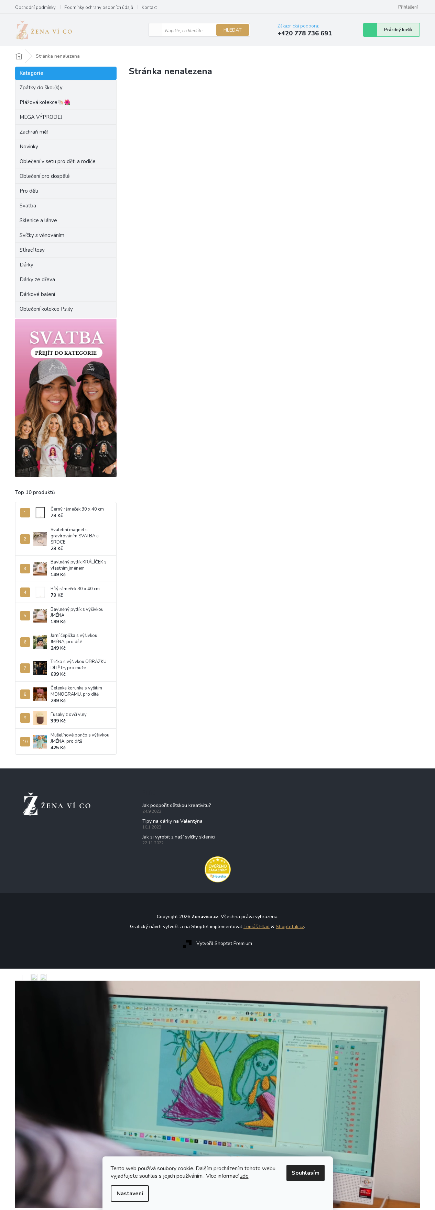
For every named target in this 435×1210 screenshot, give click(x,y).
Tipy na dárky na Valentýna (172, 821)
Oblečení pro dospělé (45, 176)
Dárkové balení (37, 294)
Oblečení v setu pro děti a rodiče (58, 161)
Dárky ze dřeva (37, 279)
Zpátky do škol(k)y (41, 87)
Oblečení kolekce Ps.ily (46, 309)
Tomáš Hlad (256, 926)
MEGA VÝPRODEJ (41, 117)
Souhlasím (305, 1173)
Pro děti (29, 190)
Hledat (233, 30)
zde (244, 1176)
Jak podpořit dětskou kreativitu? (176, 805)
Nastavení (130, 1193)
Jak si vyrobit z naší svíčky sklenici (178, 837)
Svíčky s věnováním (42, 235)
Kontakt (149, 7)
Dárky (26, 264)
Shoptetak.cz (290, 926)
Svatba (28, 205)
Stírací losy (32, 250)
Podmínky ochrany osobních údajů (98, 7)
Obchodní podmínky (35, 7)
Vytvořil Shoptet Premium (224, 943)
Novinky (29, 146)
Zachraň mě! (34, 131)
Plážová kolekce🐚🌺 (45, 102)
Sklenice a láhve (38, 220)
